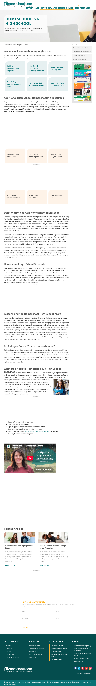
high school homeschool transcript (37, 431)
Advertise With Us (34, 657)
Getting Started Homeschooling (57, 8)
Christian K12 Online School (82, 52)
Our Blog (8, 651)
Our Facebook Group (12, 657)
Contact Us (9, 648)
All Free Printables (56, 659)
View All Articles (78, 661)
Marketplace (32, 8)
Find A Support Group (35, 654)
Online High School (79, 55)
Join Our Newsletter (34, 646)
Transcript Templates (57, 646)
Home (6, 45)
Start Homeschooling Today (82, 646)
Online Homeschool (79, 59)
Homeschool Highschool (81, 658)
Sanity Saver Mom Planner (59, 648)
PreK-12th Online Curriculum (82, 48)
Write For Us (32, 651)
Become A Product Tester (36, 648)
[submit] (77, 4)
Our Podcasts (10, 654)
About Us (8, 646)
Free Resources (82, 8)
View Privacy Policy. (44, 682)
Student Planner (56, 651)
